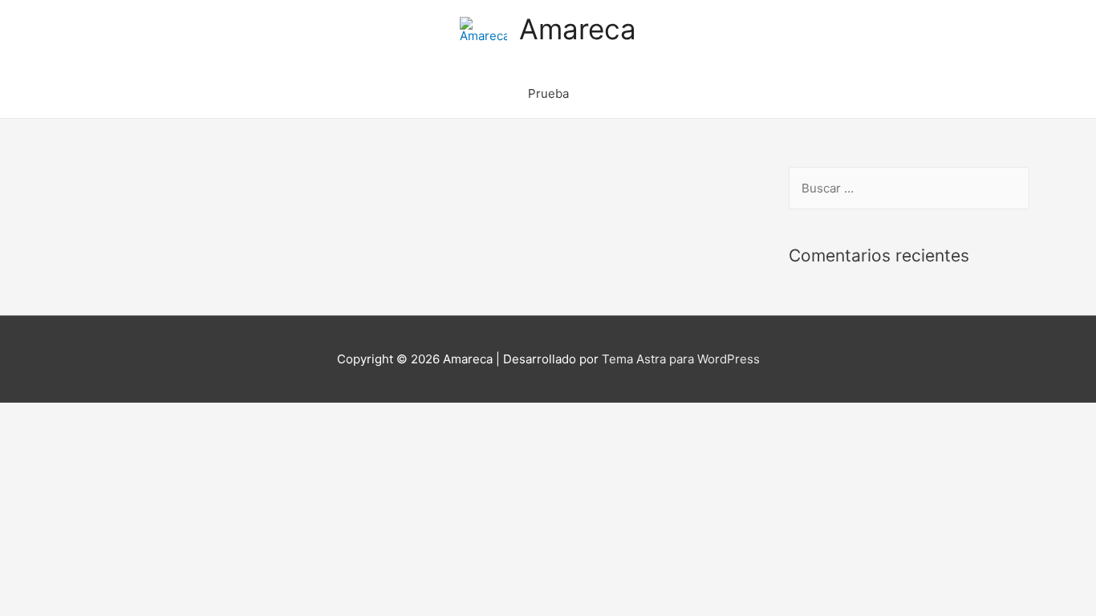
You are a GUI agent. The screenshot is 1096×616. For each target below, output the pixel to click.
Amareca (577, 29)
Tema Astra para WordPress (681, 359)
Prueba (548, 93)
